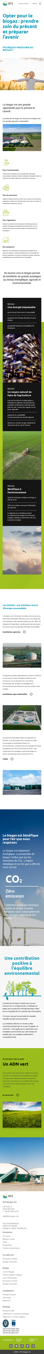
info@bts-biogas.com (11, 1216)
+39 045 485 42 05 (11, 1211)
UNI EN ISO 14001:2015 (11, 1331)
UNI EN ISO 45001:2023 (11, 1329)
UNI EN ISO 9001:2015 (10, 1333)
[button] (36, 3)
